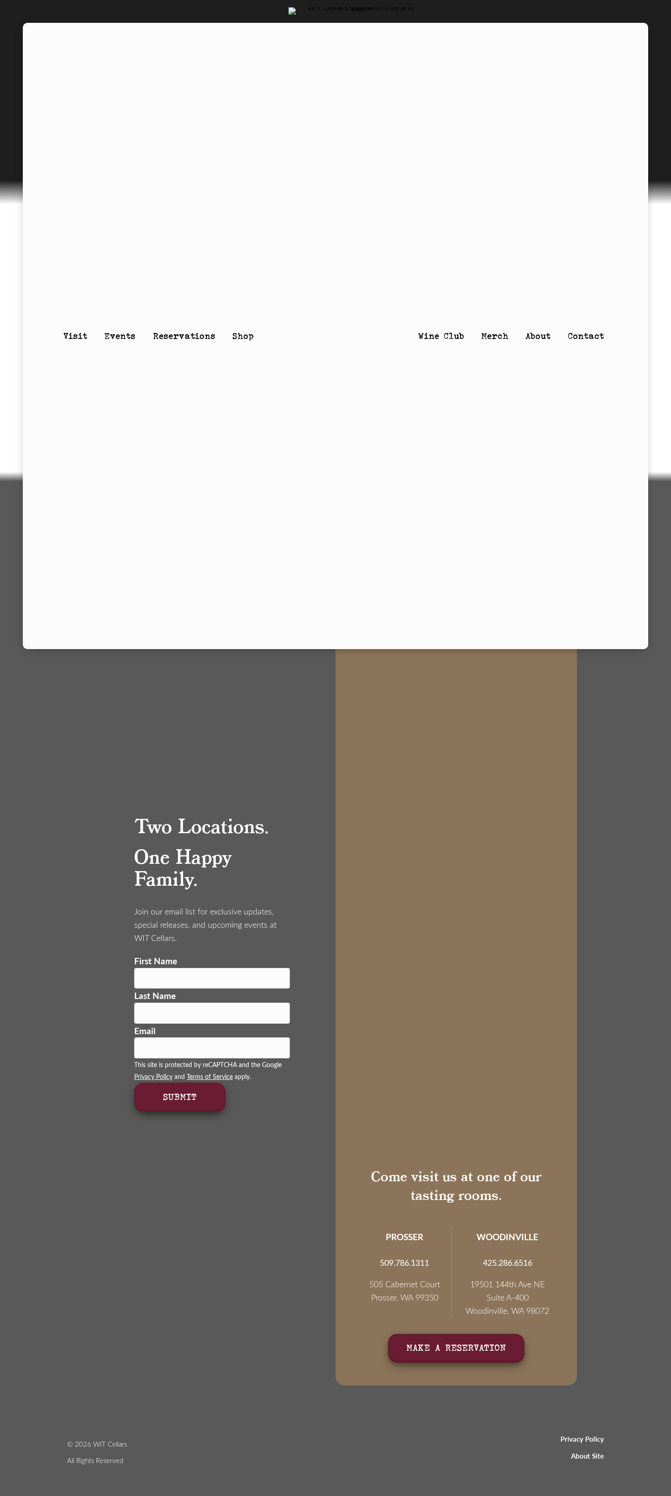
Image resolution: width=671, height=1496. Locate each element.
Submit (180, 1096)
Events (120, 336)
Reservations (184, 336)
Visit (75, 336)
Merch (494, 336)
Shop (243, 336)
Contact (586, 336)
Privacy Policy (153, 1076)
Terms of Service (210, 1076)
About (537, 336)
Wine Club (441, 336)
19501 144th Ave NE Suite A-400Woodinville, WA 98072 (507, 1297)
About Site (587, 1455)
